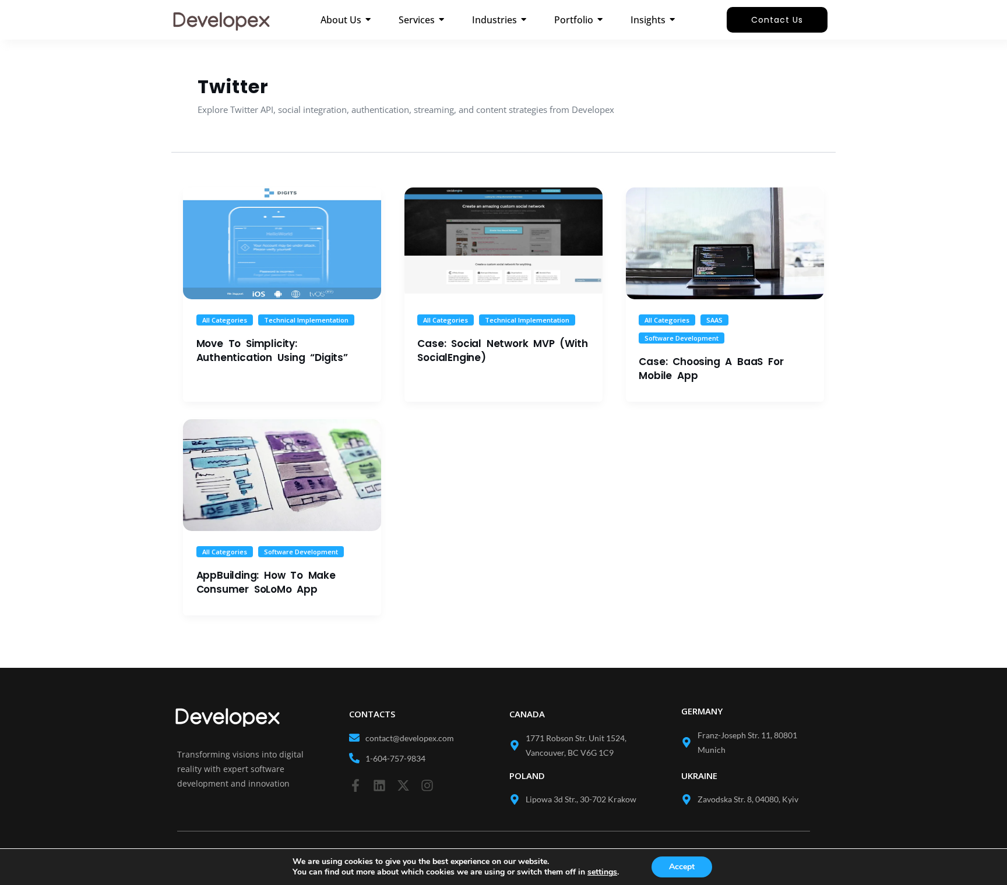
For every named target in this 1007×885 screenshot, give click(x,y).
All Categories (224, 320)
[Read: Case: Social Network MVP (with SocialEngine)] (503, 243)
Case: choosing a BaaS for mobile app (711, 369)
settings (602, 872)
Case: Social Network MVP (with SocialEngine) (502, 350)
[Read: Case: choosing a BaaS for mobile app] (725, 243)
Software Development (682, 338)
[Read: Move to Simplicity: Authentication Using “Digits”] (282, 243)
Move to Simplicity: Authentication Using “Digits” (272, 350)
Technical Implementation (306, 320)
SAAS (714, 320)
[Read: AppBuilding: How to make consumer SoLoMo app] (282, 474)
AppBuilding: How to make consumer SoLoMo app (266, 582)
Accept (682, 866)
